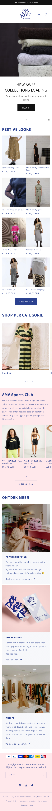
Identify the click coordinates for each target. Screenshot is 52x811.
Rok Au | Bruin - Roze (10, 250)
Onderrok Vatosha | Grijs (35, 290)
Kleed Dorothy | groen (34, 210)
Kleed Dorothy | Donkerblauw (13, 210)
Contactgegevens (27, 805)
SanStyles (12, 797)
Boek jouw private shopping (19, 579)
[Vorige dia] (20, 120)
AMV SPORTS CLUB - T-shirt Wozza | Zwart (12, 462)
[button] (5, 14)
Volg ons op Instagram (16, 743)
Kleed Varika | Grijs (9, 290)
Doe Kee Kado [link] (12, 659)
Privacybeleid (11, 801)
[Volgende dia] (32, 120)
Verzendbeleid (43, 801)
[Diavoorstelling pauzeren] (49, 120)
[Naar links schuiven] (20, 381)
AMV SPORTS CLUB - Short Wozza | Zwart (34, 462)
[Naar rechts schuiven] (32, 381)
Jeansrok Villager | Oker (11, 168)
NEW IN (26, 107)
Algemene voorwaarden (27, 801)
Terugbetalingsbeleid (41, 797)
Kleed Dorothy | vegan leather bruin (37, 169)
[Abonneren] (43, 775)
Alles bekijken (26, 301)
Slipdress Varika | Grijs (34, 250)
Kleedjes (6, 372)
